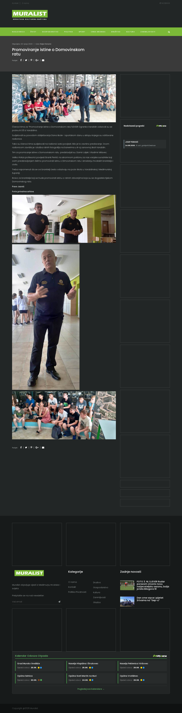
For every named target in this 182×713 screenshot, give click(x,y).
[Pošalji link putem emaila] (43, 60)
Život (33, 32)
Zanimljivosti (147, 32)
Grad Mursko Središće (28, 663)
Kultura (96, 592)
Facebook (165, 3)
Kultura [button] (130, 32)
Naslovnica (18, 32)
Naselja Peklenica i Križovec (134, 663)
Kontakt (15, 3)
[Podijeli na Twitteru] (26, 60)
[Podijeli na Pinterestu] (31, 60)
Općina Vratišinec (129, 675)
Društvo (116, 32)
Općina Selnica (25, 675)
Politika (68, 32)
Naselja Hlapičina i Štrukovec (83, 663)
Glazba (97, 602)
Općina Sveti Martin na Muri (83, 675)
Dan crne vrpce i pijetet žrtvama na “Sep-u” (150, 599)
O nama (25, 3)
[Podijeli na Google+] (37, 60)
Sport (82, 32)
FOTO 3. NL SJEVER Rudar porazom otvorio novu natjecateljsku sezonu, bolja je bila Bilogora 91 (153, 585)
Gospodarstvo (50, 32)
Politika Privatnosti (77, 592)
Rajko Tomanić (45, 44)
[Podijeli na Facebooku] (21, 60)
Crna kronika (98, 32)
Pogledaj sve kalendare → (91, 689)
